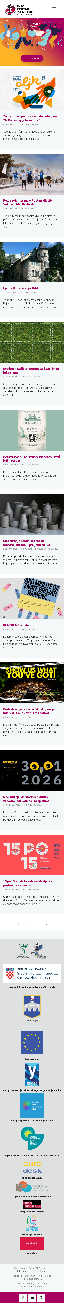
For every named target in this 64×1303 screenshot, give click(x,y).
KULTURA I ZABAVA (29, 124)
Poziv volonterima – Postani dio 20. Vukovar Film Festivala (27, 202)
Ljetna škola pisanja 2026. (21, 288)
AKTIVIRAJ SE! (27, 209)
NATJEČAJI (27, 717)
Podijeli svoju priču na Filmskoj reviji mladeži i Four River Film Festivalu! (28, 711)
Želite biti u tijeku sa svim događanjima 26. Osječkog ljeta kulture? (30, 118)
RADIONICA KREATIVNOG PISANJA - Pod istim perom (31, 458)
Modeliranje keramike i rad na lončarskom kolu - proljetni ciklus (26, 543)
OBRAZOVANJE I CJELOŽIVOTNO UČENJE (39, 549)
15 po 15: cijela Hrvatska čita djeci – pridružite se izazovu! (27, 883)
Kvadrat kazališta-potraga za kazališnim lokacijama (31, 370)
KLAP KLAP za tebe (16, 625)
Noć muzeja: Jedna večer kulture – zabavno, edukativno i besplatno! (27, 799)
